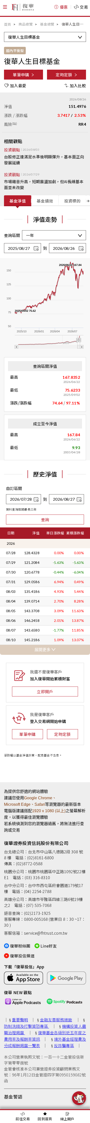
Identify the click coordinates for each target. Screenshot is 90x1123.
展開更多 (43, 650)
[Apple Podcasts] (23, 1001)
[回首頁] (22, 7)
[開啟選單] (5, 7)
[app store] (23, 978)
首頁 (7, 24)
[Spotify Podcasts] (65, 1002)
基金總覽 (47, 24)
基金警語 (13, 1096)
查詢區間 (12, 235)
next (88, 200)
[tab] (17, 200)
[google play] (66, 978)
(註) (14, 123)
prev (2, 200)
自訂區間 (14, 488)
